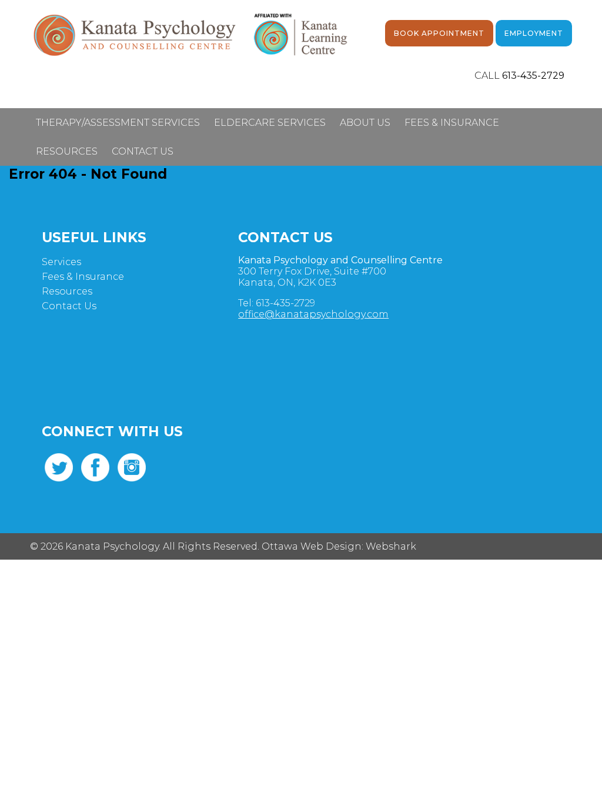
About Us (365, 122)
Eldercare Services (270, 122)
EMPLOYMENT (533, 33)
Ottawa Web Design (312, 546)
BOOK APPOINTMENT (439, 33)
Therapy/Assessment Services (118, 122)
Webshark (391, 546)
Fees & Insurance (451, 122)
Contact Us (142, 151)
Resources (67, 151)
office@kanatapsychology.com (313, 314)
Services (61, 261)
